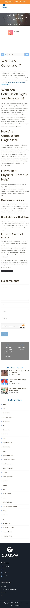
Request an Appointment (9, 589)
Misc (4, 451)
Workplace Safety (7, 536)
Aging (4, 404)
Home (4, 586)
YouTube (6, 576)
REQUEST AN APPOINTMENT (15, 2)
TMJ (4, 519)
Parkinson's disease (8, 468)
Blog (4, 592)
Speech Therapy (7, 493)
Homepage (7, 22)
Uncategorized (6, 523)
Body (4, 408)
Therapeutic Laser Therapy (10, 506)
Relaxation (5, 481)
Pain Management (7, 464)
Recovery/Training (7, 476)
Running (5, 485)
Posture (5, 472)
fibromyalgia (6, 430)
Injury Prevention (7, 442)
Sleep (4, 489)
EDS (4, 425)
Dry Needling (6, 421)
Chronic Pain (6, 413)
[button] (15, 595)
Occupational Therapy (8, 459)
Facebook (6, 566)
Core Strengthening (8, 417)
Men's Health (6, 447)
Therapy (5, 510)
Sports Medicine (20, 22)
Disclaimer (17, 605)
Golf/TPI (5, 434)
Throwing (5, 515)
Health (4, 438)
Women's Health (7, 532)
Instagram (6, 573)
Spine (4, 498)
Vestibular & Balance (8, 527)
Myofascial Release (8, 455)
